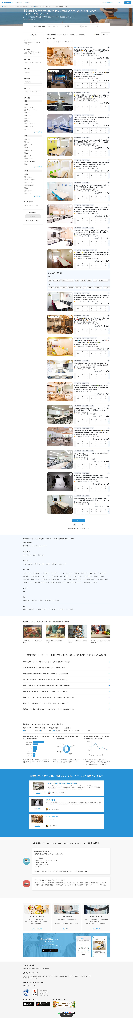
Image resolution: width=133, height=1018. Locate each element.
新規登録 (128, 2)
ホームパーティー (103, 280)
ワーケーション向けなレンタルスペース (20, 6)
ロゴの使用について (86, 976)
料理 (50, 280)
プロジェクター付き (42, 609)
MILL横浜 (37, 792)
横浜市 (36, 6)
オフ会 (89, 280)
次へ (78, 520)
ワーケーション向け (52, 42)
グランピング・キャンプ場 (69, 582)
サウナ (79, 582)
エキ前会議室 (37, 808)
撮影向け (34, 600)
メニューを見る (36, 928)
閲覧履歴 (19, 2)
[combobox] (73, 26)
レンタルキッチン (45, 576)
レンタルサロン (75, 573)
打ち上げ (83, 280)
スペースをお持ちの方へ (29, 968)
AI (108, 47)
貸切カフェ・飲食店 (99, 576)
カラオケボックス (77, 579)
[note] (74, 1013)
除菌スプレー (98, 287)
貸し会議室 (36, 573)
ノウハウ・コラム (27, 976)
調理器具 (71, 287)
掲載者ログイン (40, 968)
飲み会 (77, 280)
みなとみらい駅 (62, 564)
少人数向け (56, 600)
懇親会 (95, 280)
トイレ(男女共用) (108, 287)
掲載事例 (47, 968)
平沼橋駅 (30, 564)
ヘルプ (28, 2)
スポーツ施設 (67, 579)
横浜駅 (24, 564)
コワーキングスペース (65, 576)
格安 (24, 591)
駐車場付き (32, 609)
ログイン (119, 2)
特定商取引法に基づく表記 (60, 976)
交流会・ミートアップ (67, 280)
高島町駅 (41, 564)
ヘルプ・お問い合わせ (74, 976)
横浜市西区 (42, 6)
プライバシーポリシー (47, 976)
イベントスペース (87, 576)
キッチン (51, 287)
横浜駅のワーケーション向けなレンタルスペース (56, 6)
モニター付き (61, 609)
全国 (24, 555)
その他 (95, 582)
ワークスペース (55, 573)
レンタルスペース (27, 573)
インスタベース (6, 6)
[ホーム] (7, 2)
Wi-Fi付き (25, 609)
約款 (39, 976)
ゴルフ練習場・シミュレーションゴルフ (93, 579)
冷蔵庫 (57, 287)
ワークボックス (102, 573)
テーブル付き (69, 609)
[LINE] (59, 1013)
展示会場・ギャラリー (56, 579)
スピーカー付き (52, 609)
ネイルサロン (26, 579)
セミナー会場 (93, 573)
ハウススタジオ (35, 576)
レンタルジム (54, 576)
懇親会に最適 (48, 600)
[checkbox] (25, 104)
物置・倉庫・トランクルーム (42, 582)
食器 (84, 287)
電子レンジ (64, 287)
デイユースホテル (77, 576)
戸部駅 (35, 564)
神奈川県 (32, 6)
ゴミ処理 (90, 287)
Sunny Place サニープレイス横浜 (38, 825)
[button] (66, 663)
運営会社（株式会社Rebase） (30, 978)
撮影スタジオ (84, 573)
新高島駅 (48, 564)
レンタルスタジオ (45, 573)
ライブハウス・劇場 (56, 582)
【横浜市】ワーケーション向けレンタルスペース (35, 546)
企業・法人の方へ (27, 985)
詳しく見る (65, 928)
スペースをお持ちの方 (107, 2)
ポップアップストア (28, 582)
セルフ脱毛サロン (87, 582)
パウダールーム (46, 579)
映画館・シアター (35, 579)
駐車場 (106, 579)
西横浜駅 (54, 564)
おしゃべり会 (56, 280)
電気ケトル (78, 287)
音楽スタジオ (26, 576)
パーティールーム (65, 573)
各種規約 (35, 976)
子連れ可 (41, 600)
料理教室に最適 (26, 600)
